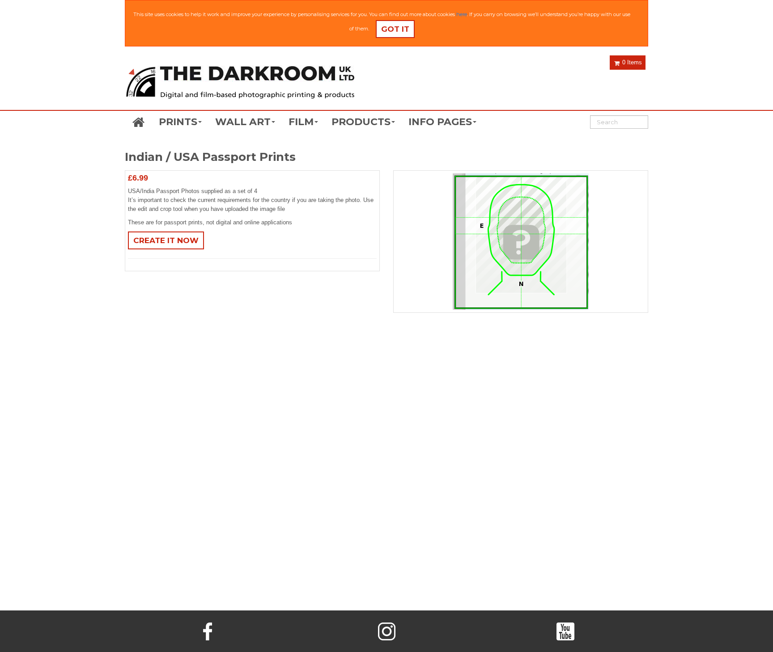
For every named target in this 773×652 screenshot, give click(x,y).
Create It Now (166, 240)
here (461, 14)
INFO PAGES (440, 122)
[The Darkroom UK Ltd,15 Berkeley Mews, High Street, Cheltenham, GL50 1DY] (240, 83)
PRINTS (178, 122)
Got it (395, 29)
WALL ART (243, 122)
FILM (301, 122)
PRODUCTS (361, 122)
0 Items (631, 62)
